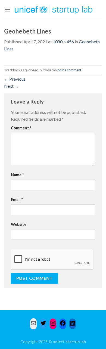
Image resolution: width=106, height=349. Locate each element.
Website (18, 224)
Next (11, 86)
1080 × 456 (63, 41)
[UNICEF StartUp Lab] (54, 9)
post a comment (69, 70)
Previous (15, 78)
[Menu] (7, 9)
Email (17, 199)
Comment (21, 128)
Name (17, 174)
